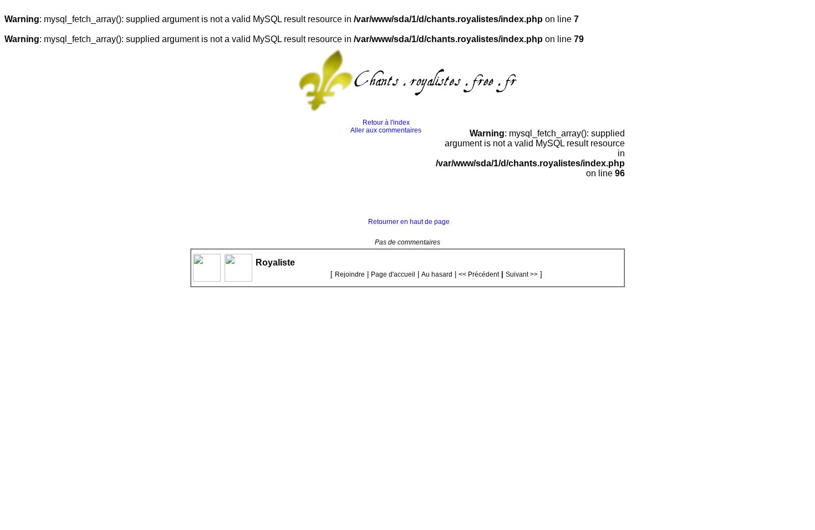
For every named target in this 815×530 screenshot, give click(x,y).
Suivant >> (522, 274)
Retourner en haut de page (409, 222)
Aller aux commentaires (385, 130)
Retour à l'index (386, 122)
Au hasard (436, 274)
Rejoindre (350, 274)
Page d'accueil (393, 274)
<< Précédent (479, 274)
